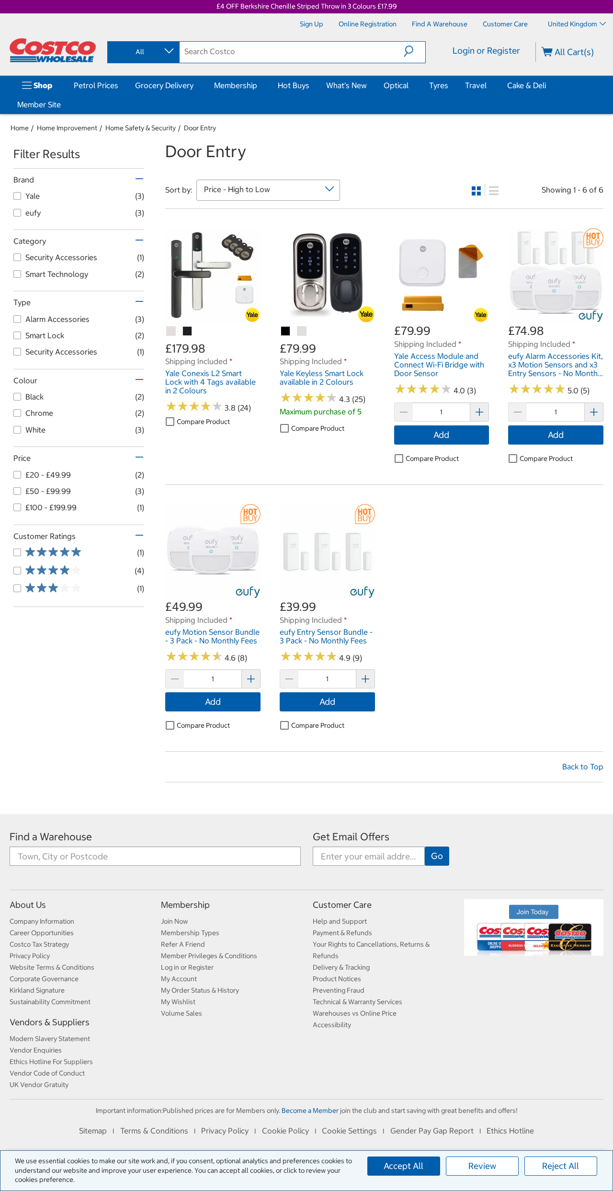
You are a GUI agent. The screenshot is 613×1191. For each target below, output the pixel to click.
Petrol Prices (96, 85)
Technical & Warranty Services (357, 1001)
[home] (53, 50)
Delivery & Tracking (341, 967)
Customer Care (342, 904)
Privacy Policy (30, 955)
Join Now (174, 921)
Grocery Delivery (164, 85)
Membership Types (190, 932)
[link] (213, 318)
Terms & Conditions (154, 1130)
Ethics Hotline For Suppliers (51, 1061)
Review (482, 1165)
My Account (179, 978)
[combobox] (143, 51)
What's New (346, 85)
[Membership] (259, 85)
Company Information (42, 921)
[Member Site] (63, 104)
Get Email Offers (351, 836)
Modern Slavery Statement (50, 1038)
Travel (476, 85)
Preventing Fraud (338, 990)
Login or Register (486, 50)
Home (20, 128)
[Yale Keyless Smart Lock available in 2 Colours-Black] (286, 331)
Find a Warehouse (51, 836)
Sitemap (93, 1130)
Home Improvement (67, 128)
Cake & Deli (526, 85)
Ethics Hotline (510, 1130)
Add (441, 434)
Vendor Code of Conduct (47, 1073)
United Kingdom (572, 24)
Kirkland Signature (37, 990)
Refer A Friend (183, 944)
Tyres (438, 85)
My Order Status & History (200, 990)
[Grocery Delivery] (195, 85)
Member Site (39, 104)
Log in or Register (187, 967)
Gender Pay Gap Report (432, 1130)
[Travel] (488, 85)
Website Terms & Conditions (52, 967)
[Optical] (410, 85)
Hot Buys (293, 85)
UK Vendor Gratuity (39, 1084)
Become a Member (310, 1110)
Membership (235, 85)
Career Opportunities (42, 932)
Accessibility (332, 1024)
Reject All (560, 1165)
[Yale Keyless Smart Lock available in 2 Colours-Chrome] (302, 331)
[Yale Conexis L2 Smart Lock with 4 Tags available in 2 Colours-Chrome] (171, 331)
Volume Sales (181, 1013)
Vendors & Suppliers (50, 1022)
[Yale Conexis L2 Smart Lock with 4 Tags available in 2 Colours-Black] (188, 331)
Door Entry (200, 128)
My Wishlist (178, 1001)
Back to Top (582, 766)
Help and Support (340, 921)
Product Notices (337, 978)
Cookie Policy (285, 1130)
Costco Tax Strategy (39, 944)
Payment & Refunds (342, 932)
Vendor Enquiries (36, 1050)
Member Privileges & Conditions (209, 955)
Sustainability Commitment (50, 1001)
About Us (28, 904)
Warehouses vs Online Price (355, 1013)
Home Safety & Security (140, 128)
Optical (396, 85)
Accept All (403, 1165)
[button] (414, 51)
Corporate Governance (44, 978)
